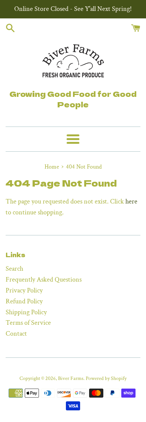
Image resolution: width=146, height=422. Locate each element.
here (131, 201)
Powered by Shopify (106, 378)
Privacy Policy (24, 290)
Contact (16, 333)
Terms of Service (28, 322)
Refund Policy (24, 301)
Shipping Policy (26, 312)
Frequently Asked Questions (44, 279)
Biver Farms (70, 378)
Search (14, 268)
